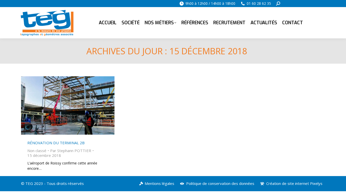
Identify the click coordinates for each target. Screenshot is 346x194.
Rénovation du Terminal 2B (56, 142)
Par (70, 150)
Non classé (36, 150)
